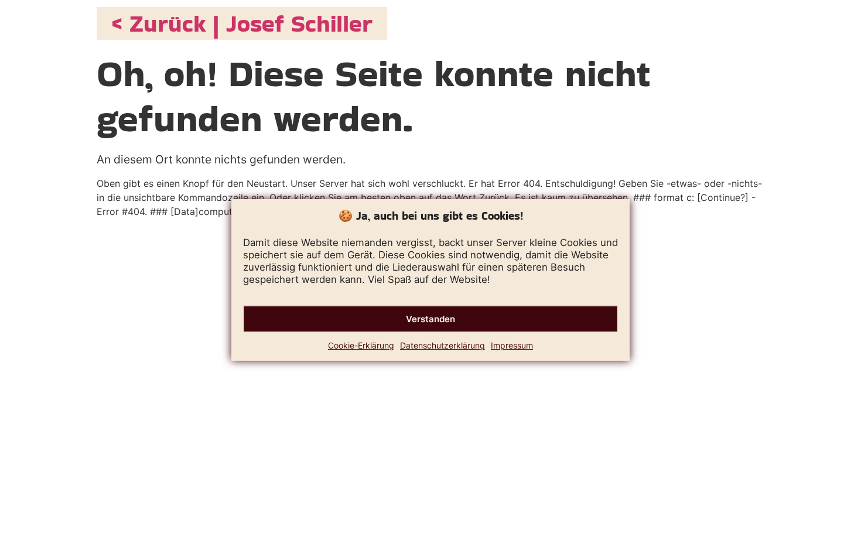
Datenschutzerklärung (442, 345)
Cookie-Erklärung (361, 345)
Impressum (512, 345)
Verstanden (430, 319)
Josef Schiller (299, 23)
